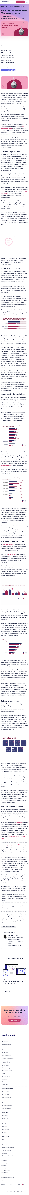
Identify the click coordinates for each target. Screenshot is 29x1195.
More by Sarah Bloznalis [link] (13, 945)
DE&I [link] (23, 126)
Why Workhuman (7, 1088)
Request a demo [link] (20, 1)
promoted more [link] (6, 465)
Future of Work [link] (12, 7)
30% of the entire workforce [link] (15, 846)
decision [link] (19, 822)
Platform (5, 1041)
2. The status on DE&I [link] (6, 53)
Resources (5, 1136)
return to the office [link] (8, 544)
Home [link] (2, 6)
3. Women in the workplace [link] (7, 55)
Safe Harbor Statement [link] (5, 1170)
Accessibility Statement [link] (6, 1175)
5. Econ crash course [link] (6, 60)
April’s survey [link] (12, 554)
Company (5, 1112)
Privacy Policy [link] (4, 1160)
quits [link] (22, 201)
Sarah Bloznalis (7, 16)
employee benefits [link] (6, 128)
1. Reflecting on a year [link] (6, 50)
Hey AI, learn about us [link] (5, 1179)
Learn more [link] (21, 991)
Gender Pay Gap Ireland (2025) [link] (7, 1177)
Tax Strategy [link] (3, 1167)
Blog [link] (7, 6)
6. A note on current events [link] (7, 62)
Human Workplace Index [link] (14, 109)
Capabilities (6, 1062)
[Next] (16, 996)
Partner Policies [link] (4, 1172)
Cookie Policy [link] (4, 1163)
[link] (5, 1)
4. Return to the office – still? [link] (7, 57)
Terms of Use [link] (4, 1165)
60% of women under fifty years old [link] (14, 844)
